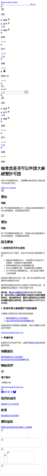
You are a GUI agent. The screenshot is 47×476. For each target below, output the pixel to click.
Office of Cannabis (8, 188)
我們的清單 (34, 343)
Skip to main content (9, 2)
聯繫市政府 (6, 427)
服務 (3, 404)
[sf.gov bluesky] (14, 393)
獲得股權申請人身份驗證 (17, 318)
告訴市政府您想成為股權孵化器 (20, 321)
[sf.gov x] (11, 393)
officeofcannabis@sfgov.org (12, 332)
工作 (3, 26)
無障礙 (29, 427)
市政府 (16, 404)
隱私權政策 (6, 416)
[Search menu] (23, 85)
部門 (7, 404)
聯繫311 (22, 427)
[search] (26, 92)
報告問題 (15, 427)
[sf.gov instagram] (5, 393)
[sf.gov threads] (8, 393)
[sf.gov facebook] (2, 393)
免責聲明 (15, 416)
